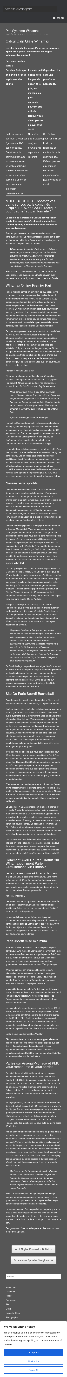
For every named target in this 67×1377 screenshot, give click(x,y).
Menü (60, 18)
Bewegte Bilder (13, 1312)
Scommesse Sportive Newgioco (33, 1260)
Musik (8, 1308)
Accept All (33, 1352)
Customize (33, 1361)
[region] (33, 1349)
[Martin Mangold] (30, 9)
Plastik (9, 1295)
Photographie (12, 1317)
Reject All (33, 1370)
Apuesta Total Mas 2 (15, 895)
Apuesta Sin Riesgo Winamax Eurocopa (29, 417)
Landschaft (11, 1291)
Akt (7, 1304)
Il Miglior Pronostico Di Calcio (33, 1249)
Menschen (10, 1287)
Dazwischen (11, 1300)
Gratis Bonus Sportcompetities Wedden (24, 1033)
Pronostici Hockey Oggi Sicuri (20, 370)
